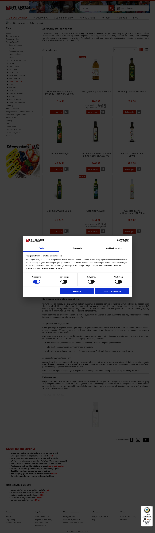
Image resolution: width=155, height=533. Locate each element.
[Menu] (151, 507)
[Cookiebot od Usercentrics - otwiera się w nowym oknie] (118, 240)
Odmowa (77, 291)
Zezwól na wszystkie (112, 291)
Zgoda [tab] (41, 248)
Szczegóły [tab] (77, 248)
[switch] (63, 282)
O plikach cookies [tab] (113, 248)
